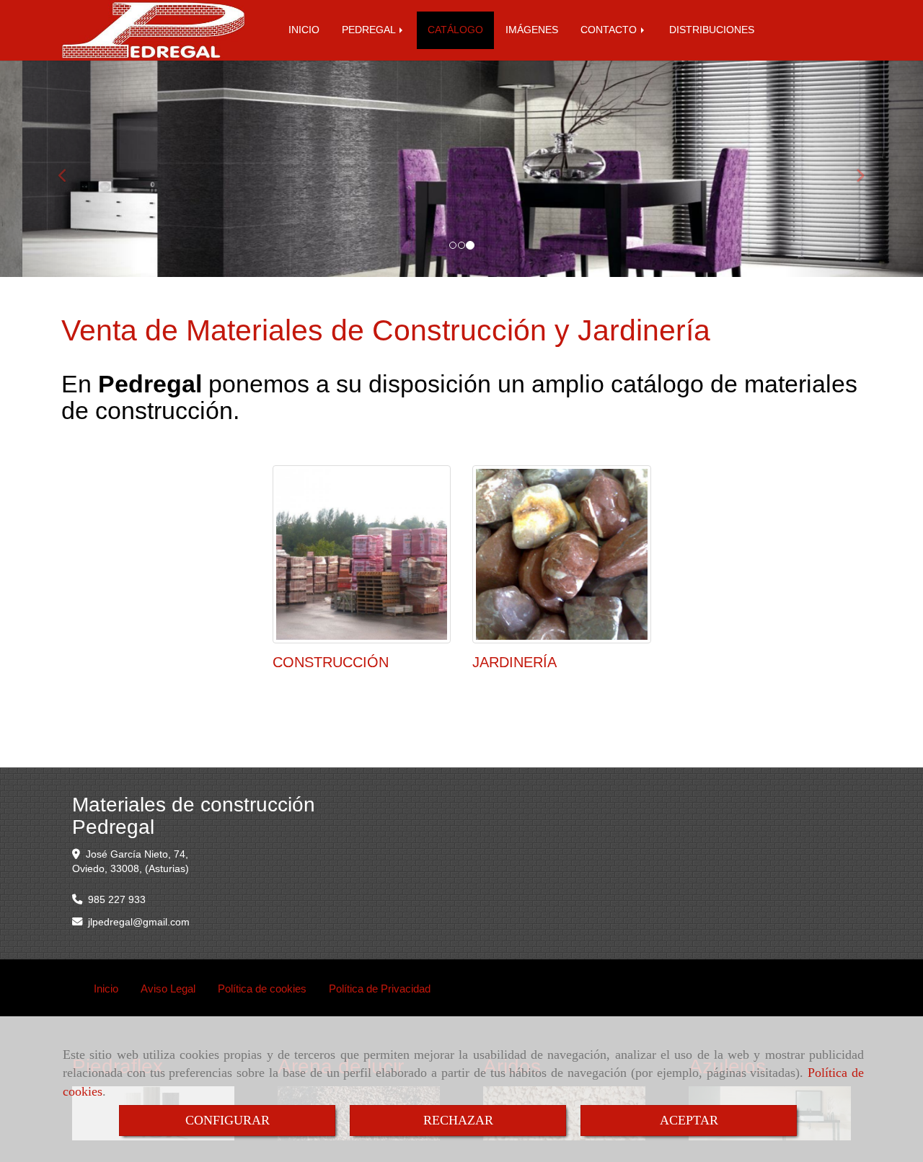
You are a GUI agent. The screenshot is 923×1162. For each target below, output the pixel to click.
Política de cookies (262, 988)
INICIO (303, 30)
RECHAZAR (458, 1120)
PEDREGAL (370, 30)
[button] (69, 169)
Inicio (106, 988)
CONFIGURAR (227, 1120)
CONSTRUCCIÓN (331, 662)
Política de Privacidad (379, 988)
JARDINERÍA (514, 662)
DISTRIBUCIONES (711, 30)
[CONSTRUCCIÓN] (362, 554)
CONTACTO (610, 30)
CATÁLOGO (455, 30)
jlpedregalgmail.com (139, 922)
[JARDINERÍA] (561, 554)
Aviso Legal (168, 988)
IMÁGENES (531, 30)
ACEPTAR (689, 1120)
